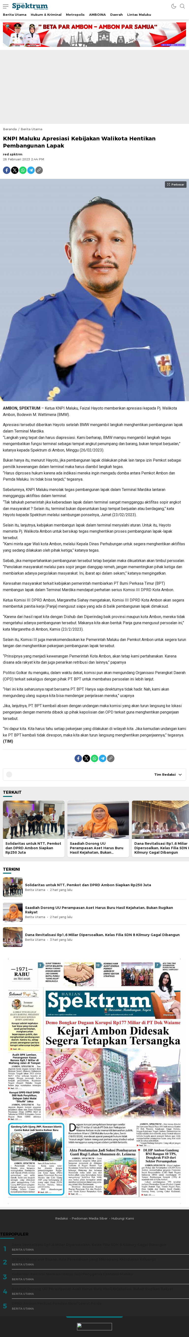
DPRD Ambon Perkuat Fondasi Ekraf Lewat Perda (57, 1303)
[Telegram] (31, 170)
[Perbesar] (94, 399)
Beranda (10, 129)
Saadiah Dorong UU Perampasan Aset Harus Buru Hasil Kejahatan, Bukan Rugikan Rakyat (96, 850)
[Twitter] (14, 170)
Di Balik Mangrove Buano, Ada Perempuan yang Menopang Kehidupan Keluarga (84, 1259)
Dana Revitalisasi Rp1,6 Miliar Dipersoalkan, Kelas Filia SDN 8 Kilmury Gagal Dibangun (102, 935)
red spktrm (12, 154)
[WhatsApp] (23, 170)
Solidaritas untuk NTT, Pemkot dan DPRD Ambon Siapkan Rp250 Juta (33, 848)
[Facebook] (6, 170)
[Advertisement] (94, 86)
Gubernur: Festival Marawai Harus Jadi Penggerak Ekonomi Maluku (72, 1274)
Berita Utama (31, 129)
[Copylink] (39, 170)
